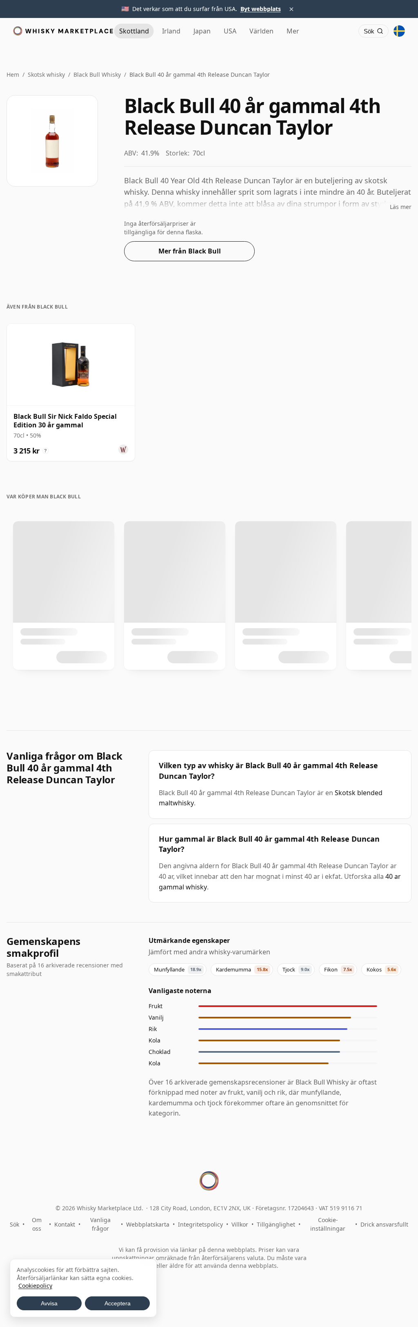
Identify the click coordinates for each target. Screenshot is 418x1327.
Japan (202, 31)
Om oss (37, 1224)
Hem (13, 74)
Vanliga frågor (100, 1224)
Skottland (134, 31)
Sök (14, 1224)
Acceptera (117, 1303)
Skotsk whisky (46, 74)
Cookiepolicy (35, 1285)
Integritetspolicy (200, 1224)
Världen (261, 31)
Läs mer (400, 207)
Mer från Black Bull (189, 251)
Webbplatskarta (147, 1224)
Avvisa (49, 1303)
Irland (171, 31)
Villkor (239, 1224)
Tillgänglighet (276, 1224)
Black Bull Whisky (97, 74)
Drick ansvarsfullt (384, 1224)
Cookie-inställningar (327, 1224)
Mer (293, 31)
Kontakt (64, 1224)
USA (230, 31)
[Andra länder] (399, 31)
